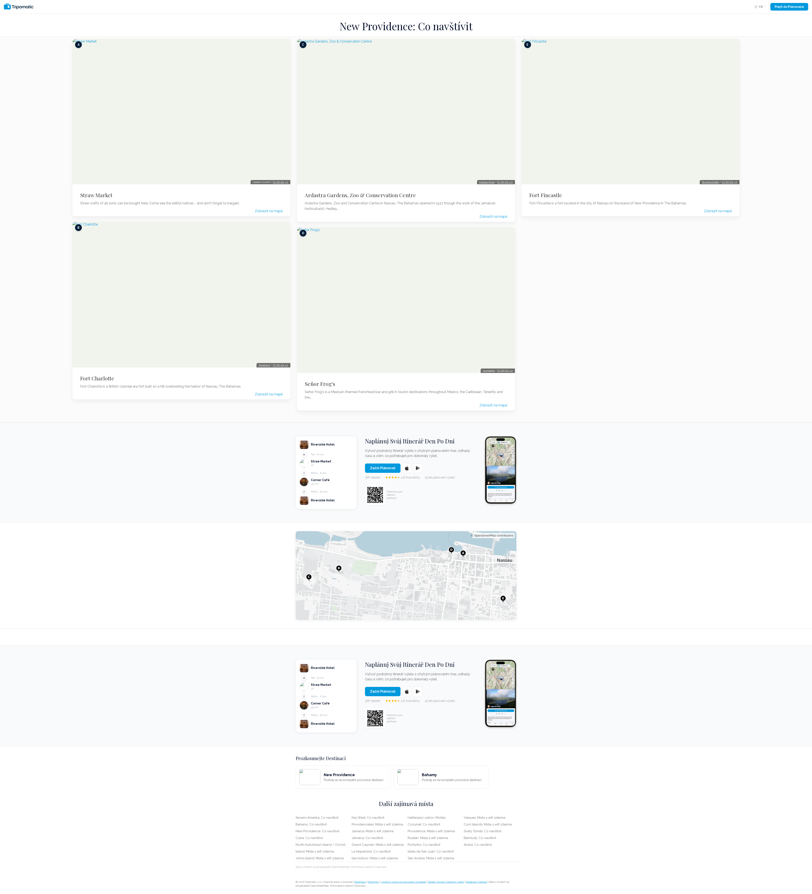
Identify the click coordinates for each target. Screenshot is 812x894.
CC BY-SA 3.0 (280, 182)
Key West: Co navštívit (368, 818)
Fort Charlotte (97, 378)
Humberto (489, 370)
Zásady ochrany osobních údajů (446, 881)
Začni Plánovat (382, 468)
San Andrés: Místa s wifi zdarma (431, 858)
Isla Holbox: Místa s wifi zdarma (375, 858)
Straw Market (96, 195)
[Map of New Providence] (406, 575)
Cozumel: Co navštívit (424, 824)
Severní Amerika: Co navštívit (317, 818)
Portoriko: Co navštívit (424, 845)
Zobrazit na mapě (269, 211)
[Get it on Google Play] (417, 468)
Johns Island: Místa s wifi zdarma (320, 858)
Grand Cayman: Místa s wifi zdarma (378, 845)
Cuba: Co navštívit (309, 838)
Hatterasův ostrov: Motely (427, 818)
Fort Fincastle (545, 195)
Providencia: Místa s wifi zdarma (431, 831)
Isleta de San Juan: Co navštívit (431, 851)
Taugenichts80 (710, 182)
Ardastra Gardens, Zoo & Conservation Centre (360, 195)
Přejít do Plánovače (789, 6)
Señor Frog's (320, 384)
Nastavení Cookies (476, 881)
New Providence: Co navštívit (317, 831)
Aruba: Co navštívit (478, 845)
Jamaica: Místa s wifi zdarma (373, 831)
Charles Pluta (486, 182)
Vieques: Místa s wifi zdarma (484, 818)
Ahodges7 (264, 365)
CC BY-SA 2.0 (505, 182)
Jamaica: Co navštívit (367, 838)
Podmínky (373, 881)
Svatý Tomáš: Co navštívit (482, 831)
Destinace (360, 881)
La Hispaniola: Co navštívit (371, 851)
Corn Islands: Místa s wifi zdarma (488, 824)
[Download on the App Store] (406, 468)
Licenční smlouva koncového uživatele (403, 881)
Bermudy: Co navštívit (480, 838)
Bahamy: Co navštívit (311, 824)
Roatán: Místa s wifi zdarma (428, 838)
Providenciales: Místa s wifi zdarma (377, 824)
